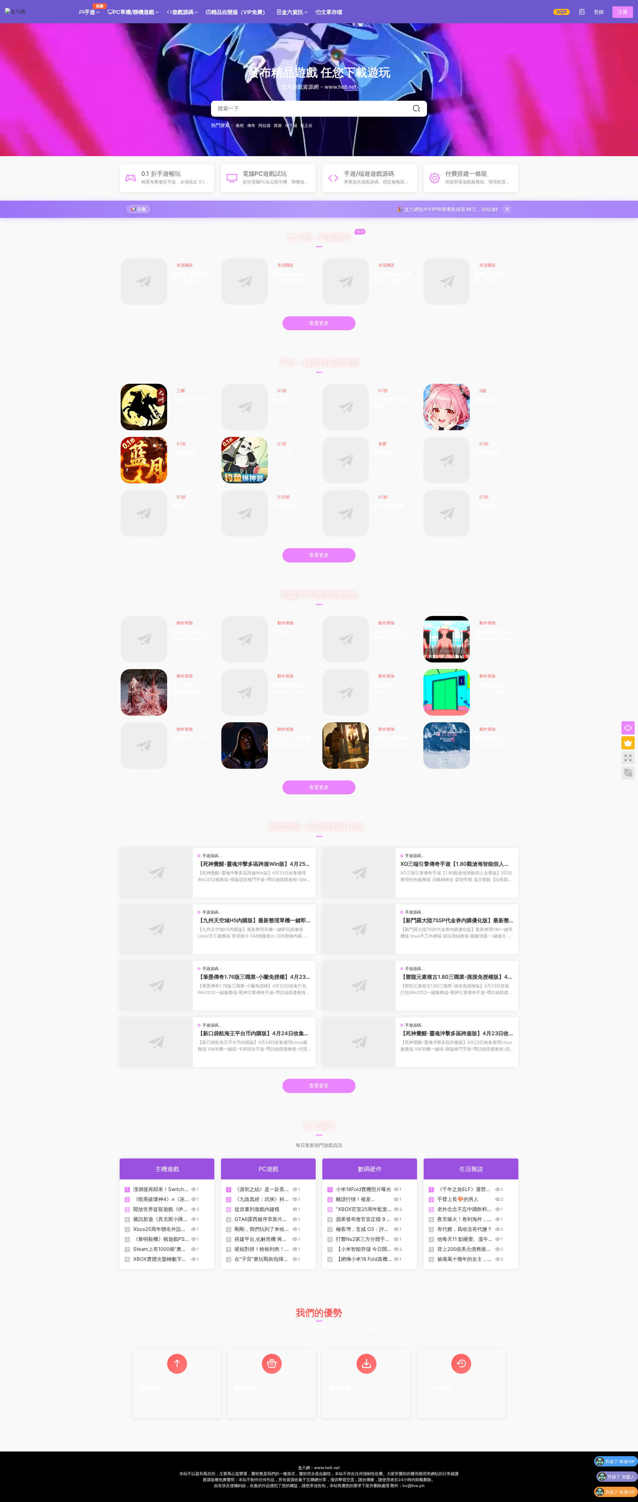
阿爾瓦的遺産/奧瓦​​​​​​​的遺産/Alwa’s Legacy (189, 635)
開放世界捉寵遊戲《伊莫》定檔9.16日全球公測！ (158, 1209)
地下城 (291, 126)
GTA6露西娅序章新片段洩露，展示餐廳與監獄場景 (262, 1219)
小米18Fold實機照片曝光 (363, 1189)
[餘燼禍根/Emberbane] (345, 692)
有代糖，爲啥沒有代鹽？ (464, 1229)
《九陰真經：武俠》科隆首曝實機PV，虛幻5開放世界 (262, 1199)
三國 (181, 390)
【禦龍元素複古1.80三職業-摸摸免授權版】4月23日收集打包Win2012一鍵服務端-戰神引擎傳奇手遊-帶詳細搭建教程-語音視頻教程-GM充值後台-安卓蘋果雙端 (456, 976)
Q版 (482, 390)
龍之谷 (306, 126)
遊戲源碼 (182, 12)
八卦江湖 (282, 452)
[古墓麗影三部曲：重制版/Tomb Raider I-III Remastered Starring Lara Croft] (345, 639)
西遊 (278, 126)
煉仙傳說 (282, 399)
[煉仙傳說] (244, 407)
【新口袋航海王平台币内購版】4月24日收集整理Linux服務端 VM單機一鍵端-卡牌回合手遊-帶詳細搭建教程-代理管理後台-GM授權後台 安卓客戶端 (253, 1033)
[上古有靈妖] (446, 513)
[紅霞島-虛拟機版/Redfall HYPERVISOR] (345, 745)
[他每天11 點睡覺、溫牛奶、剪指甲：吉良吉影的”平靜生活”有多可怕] (446, 281)
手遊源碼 (210, 855)
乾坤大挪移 (486, 452)
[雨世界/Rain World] (144, 745)
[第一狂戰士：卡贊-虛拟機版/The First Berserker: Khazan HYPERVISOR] (144, 692)
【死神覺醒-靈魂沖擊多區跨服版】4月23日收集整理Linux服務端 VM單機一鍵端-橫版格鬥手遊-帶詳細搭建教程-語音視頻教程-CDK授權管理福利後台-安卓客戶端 (456, 1033)
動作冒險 (185, 622)
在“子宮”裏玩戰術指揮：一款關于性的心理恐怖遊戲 (262, 1259)
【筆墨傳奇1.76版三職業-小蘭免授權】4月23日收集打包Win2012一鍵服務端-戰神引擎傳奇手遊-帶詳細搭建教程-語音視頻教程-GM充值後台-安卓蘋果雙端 (253, 976)
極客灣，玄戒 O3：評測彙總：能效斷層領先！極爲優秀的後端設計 (363, 1229)
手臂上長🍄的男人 (457, 1199)
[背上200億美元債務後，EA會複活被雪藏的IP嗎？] (345, 281)
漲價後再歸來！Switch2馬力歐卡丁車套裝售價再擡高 (160, 1189)
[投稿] (582, 12)
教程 (240, 126)
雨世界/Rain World (190, 741)
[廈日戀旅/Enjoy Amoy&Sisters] (446, 745)
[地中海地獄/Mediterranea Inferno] (446, 639)
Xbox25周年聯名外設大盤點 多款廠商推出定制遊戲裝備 (161, 1229)
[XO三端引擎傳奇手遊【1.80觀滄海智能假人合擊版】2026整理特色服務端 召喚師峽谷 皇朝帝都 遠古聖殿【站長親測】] (358, 873)
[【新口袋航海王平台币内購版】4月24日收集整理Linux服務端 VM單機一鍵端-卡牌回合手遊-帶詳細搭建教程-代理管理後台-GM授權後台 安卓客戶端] (156, 1042)
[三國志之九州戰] (144, 407)
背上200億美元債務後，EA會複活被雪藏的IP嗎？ (392, 277)
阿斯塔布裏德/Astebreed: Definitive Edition (291, 688)
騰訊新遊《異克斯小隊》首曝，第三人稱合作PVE (160, 1219)
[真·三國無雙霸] (345, 513)
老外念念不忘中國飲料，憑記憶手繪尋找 (464, 1209)
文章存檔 (331, 12)
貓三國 (179, 506)
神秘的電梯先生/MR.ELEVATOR (492, 688)
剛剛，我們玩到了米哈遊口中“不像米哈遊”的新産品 (262, 1229)
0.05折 (283, 496)
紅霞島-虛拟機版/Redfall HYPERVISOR (392, 741)
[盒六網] (35, 11)
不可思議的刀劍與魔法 (392, 403)
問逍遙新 (383, 452)
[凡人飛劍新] (244, 513)
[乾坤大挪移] (446, 460)
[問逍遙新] (345, 460)
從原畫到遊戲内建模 (257, 1209)
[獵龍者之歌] (446, 407)
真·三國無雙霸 (388, 506)
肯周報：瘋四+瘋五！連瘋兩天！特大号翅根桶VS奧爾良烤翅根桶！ (190, 277)
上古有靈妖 (486, 506)
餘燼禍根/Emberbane (391, 688)
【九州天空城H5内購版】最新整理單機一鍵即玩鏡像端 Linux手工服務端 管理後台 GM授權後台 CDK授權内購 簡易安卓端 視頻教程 (254, 920)
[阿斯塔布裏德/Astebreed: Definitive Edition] (244, 692)
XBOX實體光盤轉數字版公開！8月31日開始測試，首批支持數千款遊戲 (160, 1259)
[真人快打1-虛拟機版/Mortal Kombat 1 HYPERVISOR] (244, 745)
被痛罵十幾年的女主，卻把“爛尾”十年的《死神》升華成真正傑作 (291, 277)
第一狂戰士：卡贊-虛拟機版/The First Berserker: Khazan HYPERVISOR (190, 688)
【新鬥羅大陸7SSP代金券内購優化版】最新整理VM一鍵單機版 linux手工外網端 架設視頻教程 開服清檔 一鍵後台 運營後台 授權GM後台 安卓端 (456, 920)
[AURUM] (244, 639)
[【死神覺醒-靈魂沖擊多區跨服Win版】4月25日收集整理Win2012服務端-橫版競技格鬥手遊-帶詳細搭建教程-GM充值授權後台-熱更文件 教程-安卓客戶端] (156, 873)
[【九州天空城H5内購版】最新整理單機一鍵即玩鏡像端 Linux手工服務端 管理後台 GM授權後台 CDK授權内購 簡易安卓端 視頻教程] (156, 929)
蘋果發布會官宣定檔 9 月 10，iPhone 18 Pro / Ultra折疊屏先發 (363, 1219)
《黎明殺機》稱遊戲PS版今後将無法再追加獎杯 (160, 1239)
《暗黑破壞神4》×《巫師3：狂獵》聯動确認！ (159, 1199)
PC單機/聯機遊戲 (133, 12)
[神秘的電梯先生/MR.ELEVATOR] (446, 692)
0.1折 (282, 390)
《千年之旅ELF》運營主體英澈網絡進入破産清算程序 (464, 1189)
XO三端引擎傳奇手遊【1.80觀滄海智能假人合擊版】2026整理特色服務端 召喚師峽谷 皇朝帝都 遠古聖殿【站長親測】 (456, 863)
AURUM (281, 632)
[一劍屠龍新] (144, 460)
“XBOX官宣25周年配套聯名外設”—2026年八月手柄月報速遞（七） (363, 1209)
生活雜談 (185, 264)
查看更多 (319, 323)
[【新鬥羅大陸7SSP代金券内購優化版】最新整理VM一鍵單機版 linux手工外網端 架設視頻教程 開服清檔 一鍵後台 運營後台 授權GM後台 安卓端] (358, 929)
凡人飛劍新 (284, 506)
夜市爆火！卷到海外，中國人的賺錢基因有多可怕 (464, 1219)
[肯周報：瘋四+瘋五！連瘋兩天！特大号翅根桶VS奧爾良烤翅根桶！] (144, 281)
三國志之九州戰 (188, 399)
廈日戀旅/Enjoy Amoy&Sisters (493, 741)
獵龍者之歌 (486, 399)
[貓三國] (144, 513)
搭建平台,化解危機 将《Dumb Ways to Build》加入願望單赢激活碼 (260, 1239)
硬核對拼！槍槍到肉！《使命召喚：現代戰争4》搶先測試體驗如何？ (261, 1249)
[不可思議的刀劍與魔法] (345, 407)
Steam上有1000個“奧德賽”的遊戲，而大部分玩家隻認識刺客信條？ (159, 1249)
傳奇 (251, 126)
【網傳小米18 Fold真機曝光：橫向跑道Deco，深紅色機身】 (362, 1259)
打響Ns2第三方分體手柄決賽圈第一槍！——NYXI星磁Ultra (363, 1239)
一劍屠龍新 (183, 452)
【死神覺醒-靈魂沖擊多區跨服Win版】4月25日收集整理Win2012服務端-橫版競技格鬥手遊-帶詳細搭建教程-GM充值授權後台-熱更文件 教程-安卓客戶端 (254, 863)
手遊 (91, 9)
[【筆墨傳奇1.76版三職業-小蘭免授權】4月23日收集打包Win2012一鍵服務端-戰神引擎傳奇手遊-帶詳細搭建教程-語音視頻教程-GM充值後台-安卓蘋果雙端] (156, 986)
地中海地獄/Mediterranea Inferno (493, 635)
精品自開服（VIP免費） (239, 12)
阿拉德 (264, 126)
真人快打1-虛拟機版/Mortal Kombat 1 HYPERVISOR (291, 741)
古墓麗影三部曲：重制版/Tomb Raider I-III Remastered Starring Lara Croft (392, 635)
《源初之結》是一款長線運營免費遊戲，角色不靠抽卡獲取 (262, 1189)
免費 (382, 443)
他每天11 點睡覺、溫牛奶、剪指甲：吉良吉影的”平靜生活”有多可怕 (493, 277)
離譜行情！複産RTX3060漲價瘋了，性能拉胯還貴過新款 (362, 1199)
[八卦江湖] (244, 460)
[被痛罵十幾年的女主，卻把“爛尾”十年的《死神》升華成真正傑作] (244, 281)
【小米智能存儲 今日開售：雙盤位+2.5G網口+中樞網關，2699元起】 (363, 1249)
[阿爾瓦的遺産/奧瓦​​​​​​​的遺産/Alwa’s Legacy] (144, 639)
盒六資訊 (292, 12)
